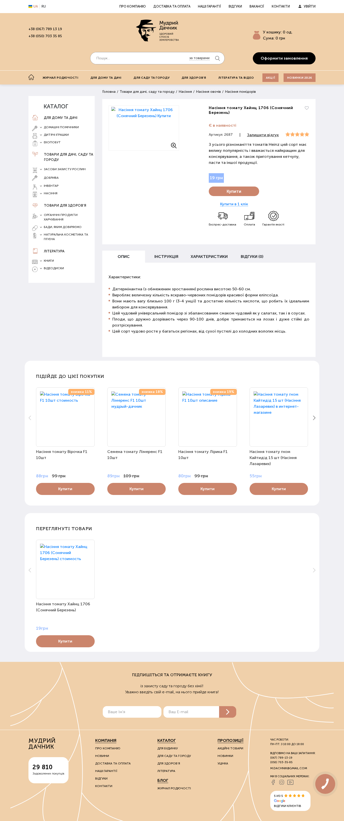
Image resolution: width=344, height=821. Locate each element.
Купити (234, 191)
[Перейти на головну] (157, 30)
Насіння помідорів (240, 91)
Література (54, 251)
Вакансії (257, 6)
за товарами (199, 58)
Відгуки (235, 6)
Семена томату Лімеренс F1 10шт (134, 454)
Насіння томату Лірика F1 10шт (203, 454)
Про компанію (132, 6)
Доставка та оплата (171, 6)
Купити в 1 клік (234, 204)
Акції (270, 77)
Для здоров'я (194, 77)
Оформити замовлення (284, 58)
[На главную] (31, 77)
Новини (102, 756)
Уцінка (223, 763)
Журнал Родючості (174, 788)
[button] (314, 418)
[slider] (297, 134)
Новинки (225, 756)
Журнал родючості (60, 77)
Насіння (185, 91)
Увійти (310, 6)
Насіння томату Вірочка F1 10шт (61, 454)
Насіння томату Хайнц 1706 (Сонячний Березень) (63, 607)
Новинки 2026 (299, 77)
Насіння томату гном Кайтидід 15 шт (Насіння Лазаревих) (273, 457)
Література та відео (236, 77)
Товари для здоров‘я (65, 205)
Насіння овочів (208, 91)
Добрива (51, 177)
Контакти (281, 6)
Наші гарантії (209, 6)
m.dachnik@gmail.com (288, 768)
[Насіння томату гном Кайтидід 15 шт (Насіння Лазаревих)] (279, 417)
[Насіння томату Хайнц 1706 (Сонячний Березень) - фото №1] (144, 128)
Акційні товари (230, 748)
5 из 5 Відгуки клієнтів (287, 801)
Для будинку (167, 748)
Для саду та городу (151, 77)
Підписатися (227, 712)
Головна (109, 91)
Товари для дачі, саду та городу (68, 157)
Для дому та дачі (106, 77)
